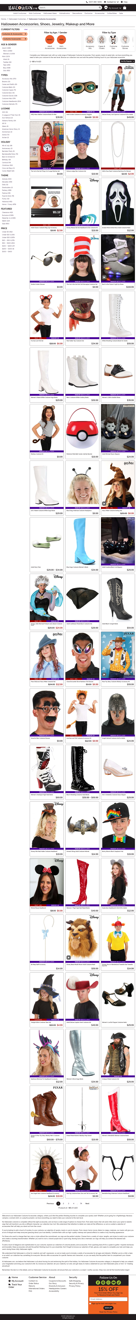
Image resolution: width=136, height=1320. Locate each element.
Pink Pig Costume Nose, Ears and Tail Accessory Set (82, 1193)
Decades (5, 182)
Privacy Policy (74, 1286)
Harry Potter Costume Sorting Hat (112, 510)
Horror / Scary (7, 204)
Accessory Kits (7, 79)
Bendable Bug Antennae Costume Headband (115, 1193)
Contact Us (111, 2)
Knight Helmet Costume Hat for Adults (113, 738)
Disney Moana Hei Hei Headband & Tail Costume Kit (82, 227)
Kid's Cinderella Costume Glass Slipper (114, 795)
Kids (3, 56)
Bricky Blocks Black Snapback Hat (112, 851)
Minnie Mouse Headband (38, 908)
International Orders (37, 1289)
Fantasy (5, 190)
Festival (5, 193)
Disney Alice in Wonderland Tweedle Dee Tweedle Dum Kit (117, 965)
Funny (4, 199)
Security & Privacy (76, 1283)
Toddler (5, 62)
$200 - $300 (7, 249)
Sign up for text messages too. (104, 1303)
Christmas (5, 165)
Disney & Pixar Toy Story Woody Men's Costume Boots (45, 1136)
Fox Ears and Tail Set (37, 341)
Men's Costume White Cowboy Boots (78, 397)
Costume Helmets (8, 104)
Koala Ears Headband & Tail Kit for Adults (114, 908)
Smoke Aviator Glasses (38, 284)
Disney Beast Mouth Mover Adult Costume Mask (81, 964)
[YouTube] (113, 1282)
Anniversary (6, 148)
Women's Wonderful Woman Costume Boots (115, 1135)
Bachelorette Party (8, 154)
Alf (3, 123)
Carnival (5, 162)
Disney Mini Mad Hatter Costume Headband (44, 851)
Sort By (126, 61)
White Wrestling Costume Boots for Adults (115, 341)
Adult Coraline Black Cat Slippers (112, 567)
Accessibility (54, 1291)
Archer (4, 137)
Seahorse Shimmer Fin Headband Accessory (44, 1079)
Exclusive (5, 215)
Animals (5, 179)
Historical (5, 202)
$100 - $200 (7, 246)
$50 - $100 (6, 243)
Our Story (53, 1283)
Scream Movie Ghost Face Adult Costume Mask (116, 227)
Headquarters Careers (58, 1289)
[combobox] (68, 8)
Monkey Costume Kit (37, 454)
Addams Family (7, 121)
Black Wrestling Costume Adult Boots (78, 795)
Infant (5, 59)
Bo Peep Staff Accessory (38, 964)
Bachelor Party (7, 151)
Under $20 (6, 237)
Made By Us (6, 218)
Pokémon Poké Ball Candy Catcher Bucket (79, 454)
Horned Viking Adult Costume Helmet (78, 851)
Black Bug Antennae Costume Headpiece (79, 510)
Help (126, 2)
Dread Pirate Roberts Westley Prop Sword (79, 1135)
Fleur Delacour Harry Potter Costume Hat (43, 681)
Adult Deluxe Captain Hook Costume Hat (79, 1022)
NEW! (4, 221)
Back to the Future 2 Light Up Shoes (113, 284)
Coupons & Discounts (57, 1281)
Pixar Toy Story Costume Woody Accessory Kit (116, 681)
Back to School (7, 157)
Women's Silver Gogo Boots (75, 1079)
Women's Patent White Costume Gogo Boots (44, 397)
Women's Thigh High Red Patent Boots (78, 908)
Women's (6, 54)
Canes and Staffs (8, 84)
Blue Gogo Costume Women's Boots (77, 567)
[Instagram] (108, 1282)
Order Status (34, 1283)
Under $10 (6, 235)
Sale (3, 224)
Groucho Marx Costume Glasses (40, 738)
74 (81, 1204)
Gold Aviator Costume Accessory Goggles (79, 114)
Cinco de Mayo (7, 168)
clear (26, 29)
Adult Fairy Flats (36, 567)
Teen (4, 65)
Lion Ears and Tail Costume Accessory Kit (79, 738)
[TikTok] (119, 1282)
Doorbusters (6, 187)
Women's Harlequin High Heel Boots (42, 795)
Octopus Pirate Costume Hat (110, 1079)
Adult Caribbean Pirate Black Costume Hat (79, 624)
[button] (112, 7)
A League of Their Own (10, 115)
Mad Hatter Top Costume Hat (75, 341)
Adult (4, 48)
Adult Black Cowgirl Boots (110, 624)
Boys (5, 68)
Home (15, 1277)
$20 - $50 (6, 240)
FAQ (30, 1291)
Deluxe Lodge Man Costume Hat (76, 171)
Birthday (5, 160)
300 (3, 112)
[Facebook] (98, 1282)
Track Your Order (15, 1285)
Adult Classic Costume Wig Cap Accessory (44, 227)
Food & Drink (6, 196)
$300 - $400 (7, 252)
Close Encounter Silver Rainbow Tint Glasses (80, 681)
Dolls (4, 185)
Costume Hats (7, 98)
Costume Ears (7, 93)
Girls (4, 71)
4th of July (5, 146)
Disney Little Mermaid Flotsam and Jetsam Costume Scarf (46, 624)
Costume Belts (7, 87)
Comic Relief (6, 171)
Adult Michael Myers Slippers (111, 454)
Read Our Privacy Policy (108, 1312)
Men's (5, 51)
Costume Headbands (9, 101)
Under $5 (5, 232)
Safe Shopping (75, 1281)
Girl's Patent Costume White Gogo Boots (43, 510)
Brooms (4, 81)
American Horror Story (10, 129)
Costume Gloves (8, 96)
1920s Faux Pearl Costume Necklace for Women (116, 171)
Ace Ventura (6, 118)
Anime (4, 135)
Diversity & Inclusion (57, 1286)
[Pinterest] (103, 1282)
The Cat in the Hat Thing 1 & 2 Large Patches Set (45, 171)
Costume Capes (7, 90)
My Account (17, 1281)
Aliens (4, 126)
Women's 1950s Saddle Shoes (111, 397)
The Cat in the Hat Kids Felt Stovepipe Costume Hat (82, 284)
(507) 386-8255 (95, 2)
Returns (32, 1286)
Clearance (5, 212)
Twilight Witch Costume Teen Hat (41, 1022)
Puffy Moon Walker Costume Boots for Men (43, 114)
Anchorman (6, 132)
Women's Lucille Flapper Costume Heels (114, 1022)
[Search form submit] (100, 8)
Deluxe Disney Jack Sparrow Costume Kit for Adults (117, 114)
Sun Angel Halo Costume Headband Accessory (45, 1193)
